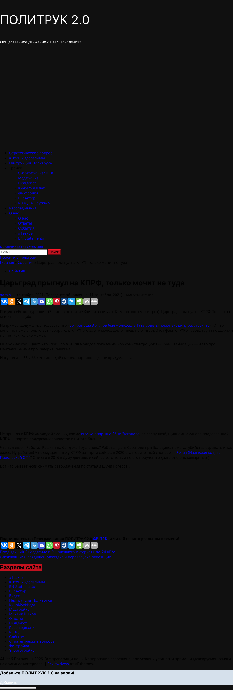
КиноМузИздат (31, 188)
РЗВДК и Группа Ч (34, 203)
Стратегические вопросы (32, 153)
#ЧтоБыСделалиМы (27, 158)
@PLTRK (100, 538)
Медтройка (28, 178)
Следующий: (55, 557)
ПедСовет (27, 183)
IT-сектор (26, 198)
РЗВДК (15, 632)
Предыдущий (57, 552)
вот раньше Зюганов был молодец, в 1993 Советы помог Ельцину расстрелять (140, 325)
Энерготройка (22, 650)
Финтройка (28, 193)
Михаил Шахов (22, 614)
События (26, 228)
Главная (7, 262)
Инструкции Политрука (30, 163)
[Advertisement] (116, 396)
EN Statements (31, 238)
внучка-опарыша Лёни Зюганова (110, 433)
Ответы (25, 223)
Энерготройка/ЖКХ (35, 173)
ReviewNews (58, 663)
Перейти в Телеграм (18, 257)
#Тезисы (25, 233)
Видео (14, 595)
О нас (14, 213)
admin (6, 294)
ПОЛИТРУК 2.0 (45, 19)
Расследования (23, 208)
